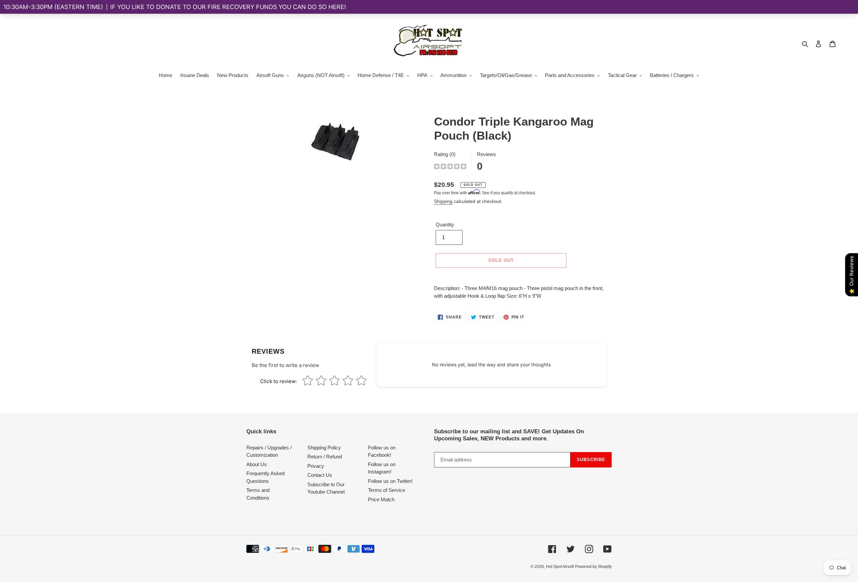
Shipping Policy (324, 447)
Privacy (315, 466)
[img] (450, 167)
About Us (256, 464)
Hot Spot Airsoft (560, 566)
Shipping (443, 201)
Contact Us (319, 475)
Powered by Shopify (593, 566)
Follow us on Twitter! (390, 481)
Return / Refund (324, 456)
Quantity (445, 224)
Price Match (381, 499)
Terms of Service (386, 490)
